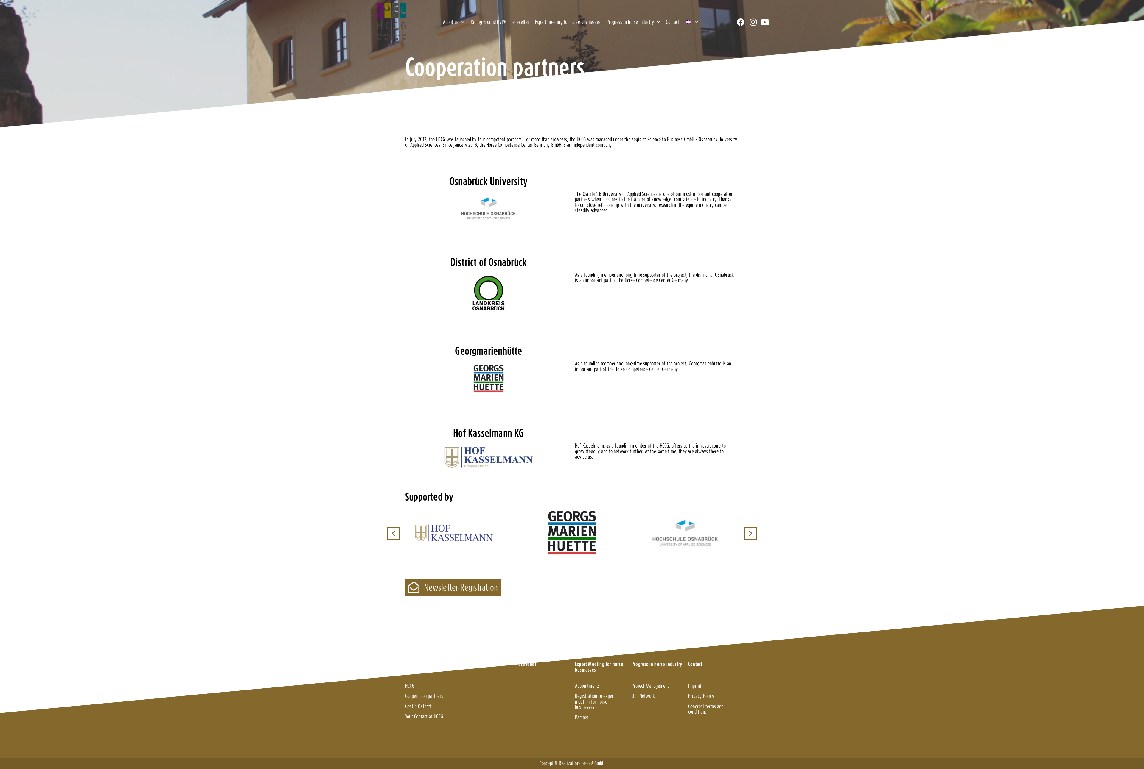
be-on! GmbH (593, 763)
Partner (581, 717)
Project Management (650, 686)
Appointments (587, 686)
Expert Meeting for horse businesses (599, 667)
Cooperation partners (424, 696)
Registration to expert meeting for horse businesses (595, 701)
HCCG (409, 686)
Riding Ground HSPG (489, 22)
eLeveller (520, 22)
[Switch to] (692, 22)
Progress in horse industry (630, 22)
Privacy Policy (701, 696)
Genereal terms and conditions (706, 709)
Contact (672, 22)
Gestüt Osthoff (418, 706)
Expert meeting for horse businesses (568, 22)
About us (451, 22)
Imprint (694, 686)
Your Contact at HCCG (424, 716)
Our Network (643, 696)
